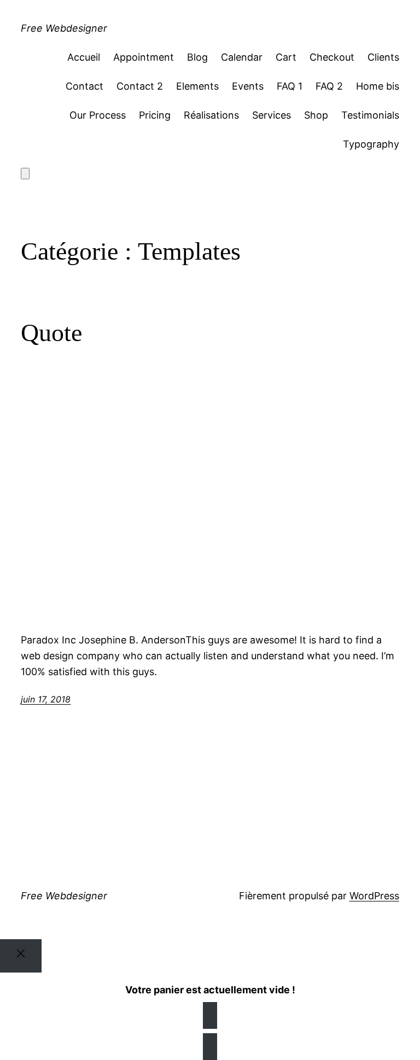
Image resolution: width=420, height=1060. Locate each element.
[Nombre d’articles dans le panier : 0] (25, 173)
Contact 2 (139, 86)
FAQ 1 (289, 86)
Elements (197, 86)
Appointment (143, 57)
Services (271, 115)
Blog (197, 57)
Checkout (332, 57)
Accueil (83, 57)
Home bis (377, 86)
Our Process (97, 115)
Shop (316, 115)
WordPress (374, 895)
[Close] (21, 956)
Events (248, 86)
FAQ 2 (329, 86)
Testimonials (370, 115)
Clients (383, 57)
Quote (51, 333)
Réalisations (211, 115)
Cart (286, 57)
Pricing (155, 115)
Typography (371, 144)
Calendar (241, 57)
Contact (84, 86)
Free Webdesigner (64, 28)
